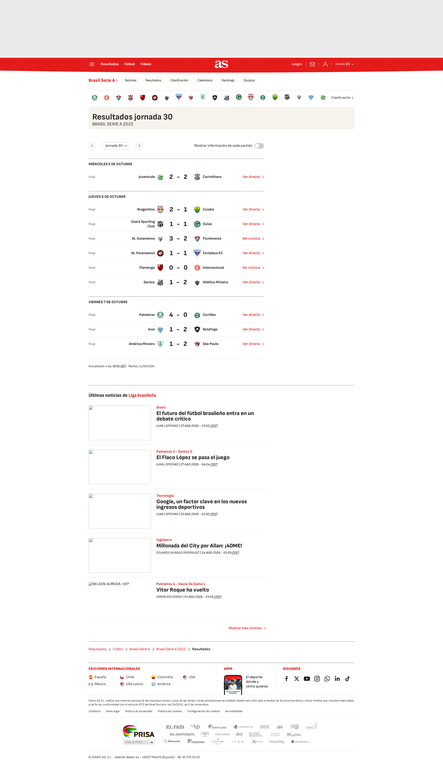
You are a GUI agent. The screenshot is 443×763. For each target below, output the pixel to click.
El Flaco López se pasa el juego (193, 457)
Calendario (205, 80)
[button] (139, 742)
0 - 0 (179, 268)
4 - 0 (179, 315)
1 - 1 (179, 224)
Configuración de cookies (203, 711)
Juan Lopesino (167, 426)
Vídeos (145, 64)
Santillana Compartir (243, 726)
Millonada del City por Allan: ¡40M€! (199, 545)
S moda (257, 742)
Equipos (249, 80)
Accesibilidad (233, 711)
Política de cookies (170, 711)
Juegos (297, 64)
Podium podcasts (217, 742)
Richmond (171, 741)
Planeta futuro (275, 734)
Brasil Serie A (102, 80)
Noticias (130, 80)
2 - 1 (179, 209)
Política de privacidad (138, 711)
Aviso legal (113, 711)
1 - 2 (179, 282)
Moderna (196, 742)
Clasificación (179, 80)
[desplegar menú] (92, 64)
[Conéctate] (325, 64)
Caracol (311, 726)
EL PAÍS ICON (237, 742)
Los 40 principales (195, 726)
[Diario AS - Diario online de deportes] (221, 64)
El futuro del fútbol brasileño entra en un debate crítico (205, 416)
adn (295, 726)
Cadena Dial (239, 734)
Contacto (95, 711)
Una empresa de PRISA (138, 731)
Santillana (217, 726)
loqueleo (277, 742)
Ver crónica (251, 238)
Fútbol (129, 64)
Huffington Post (181, 734)
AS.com (280, 726)
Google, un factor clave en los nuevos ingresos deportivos (201, 504)
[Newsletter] (312, 64)
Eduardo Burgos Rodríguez (178, 553)
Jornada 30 (114, 145)
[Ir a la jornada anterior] (92, 146)
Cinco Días (222, 734)
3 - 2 (179, 238)
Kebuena (294, 734)
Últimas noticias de (122, 395)
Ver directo (251, 177)
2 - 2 (179, 177)
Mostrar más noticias (245, 628)
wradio (205, 734)
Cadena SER (264, 726)
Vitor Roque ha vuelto (182, 589)
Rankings (228, 80)
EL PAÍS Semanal (256, 734)
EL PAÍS (175, 726)
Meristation (300, 742)
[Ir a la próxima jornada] (139, 146)
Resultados (110, 64)
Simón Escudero (169, 597)
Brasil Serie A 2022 (171, 649)
